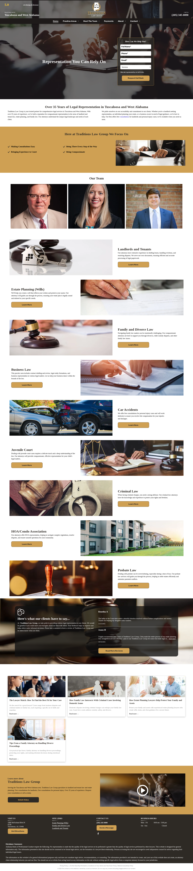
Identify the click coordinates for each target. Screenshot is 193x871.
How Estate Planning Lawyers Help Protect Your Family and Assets (155, 701)
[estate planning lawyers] (156, 686)
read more (172, 639)
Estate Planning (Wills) (60, 823)
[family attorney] (36, 729)
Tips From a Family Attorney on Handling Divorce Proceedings (31, 744)
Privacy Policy (64, 866)
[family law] (36, 686)
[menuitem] (56, 21)
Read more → (14, 714)
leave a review (67, 628)
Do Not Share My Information (78, 866)
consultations (124, 117)
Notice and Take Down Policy (108, 866)
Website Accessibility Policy (125, 866)
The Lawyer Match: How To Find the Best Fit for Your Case (35, 700)
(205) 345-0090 (180, 14)
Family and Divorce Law (61, 826)
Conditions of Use (93, 866)
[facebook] (98, 834)
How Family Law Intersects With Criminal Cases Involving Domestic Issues (95, 701)
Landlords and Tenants (60, 828)
